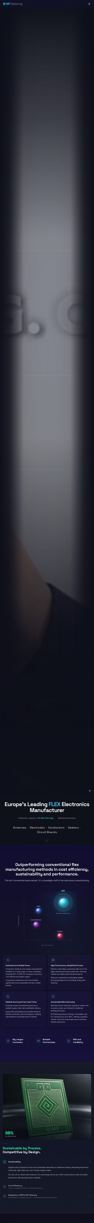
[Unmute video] (90, 791)
